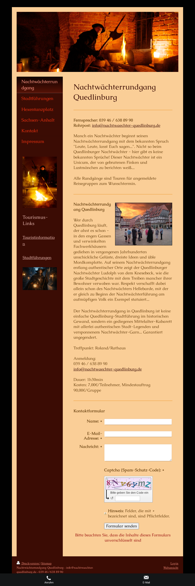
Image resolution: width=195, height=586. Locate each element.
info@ (97, 125)
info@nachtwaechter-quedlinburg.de (107, 369)
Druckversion (30, 563)
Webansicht (170, 567)
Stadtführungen (37, 257)
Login (174, 563)
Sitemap (46, 563)
